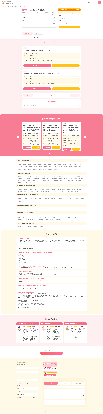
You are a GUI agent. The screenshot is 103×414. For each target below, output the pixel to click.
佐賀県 (24, 169)
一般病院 (20, 189)
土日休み (41, 216)
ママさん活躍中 (21, 208)
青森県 (24, 164)
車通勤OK (82, 216)
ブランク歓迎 (29, 208)
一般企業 (40, 191)
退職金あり (20, 198)
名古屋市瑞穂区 (61, 176)
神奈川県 (20, 166)
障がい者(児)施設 (69, 191)
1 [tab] (49, 153)
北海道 (19, 164)
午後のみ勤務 (68, 216)
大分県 (39, 169)
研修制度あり (81, 200)
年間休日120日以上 (80, 198)
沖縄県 (55, 169)
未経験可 (36, 208)
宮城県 (34, 164)
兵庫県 (24, 168)
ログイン (28, 375)
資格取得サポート (70, 198)
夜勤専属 (53, 216)
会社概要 (19, 397)
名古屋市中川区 (70, 176)
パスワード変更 (20, 377)
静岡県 (60, 166)
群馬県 (64, 164)
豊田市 (24, 180)
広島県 (55, 168)
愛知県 (65, 166)
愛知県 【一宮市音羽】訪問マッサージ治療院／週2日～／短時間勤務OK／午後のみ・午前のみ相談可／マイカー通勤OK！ (51, 128)
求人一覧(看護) (10, 6)
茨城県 (54, 164)
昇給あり (26, 198)
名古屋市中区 (44, 176)
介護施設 (55, 191)
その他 (76, 191)
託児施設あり (61, 198)
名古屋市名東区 (45, 178)
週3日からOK (63, 217)
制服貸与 (20, 201)
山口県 (60, 168)
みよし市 (50, 180)
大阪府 (19, 168)
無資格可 (42, 208)
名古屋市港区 (78, 176)
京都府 (80, 166)
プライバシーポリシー (31, 397)
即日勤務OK (77, 217)
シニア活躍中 (59, 208)
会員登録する (51, 353)
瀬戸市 (75, 178)
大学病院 (26, 189)
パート (24, 226)
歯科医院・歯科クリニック (23, 191)
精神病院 (48, 189)
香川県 (70, 168)
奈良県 (29, 168)
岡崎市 (65, 178)
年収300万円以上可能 (22, 200)
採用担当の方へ (20, 385)
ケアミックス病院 (40, 189)
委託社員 (36, 226)
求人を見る (65, 65)
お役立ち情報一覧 (20, 391)
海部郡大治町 (70, 180)
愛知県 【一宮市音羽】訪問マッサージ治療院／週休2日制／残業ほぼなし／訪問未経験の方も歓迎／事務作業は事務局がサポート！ (71, 129)
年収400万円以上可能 (33, 200)
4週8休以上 (35, 216)
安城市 (29, 180)
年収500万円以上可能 (44, 200)
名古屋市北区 (29, 176)
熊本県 (34, 169)
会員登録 (19, 375)
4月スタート (34, 219)
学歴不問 (65, 208)
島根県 (45, 168)
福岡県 (19, 169)
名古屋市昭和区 (53, 176)
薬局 (51, 191)
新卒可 (47, 208)
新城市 (34, 180)
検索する (70, 27)
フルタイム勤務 (21, 216)
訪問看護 (79, 189)
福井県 (40, 166)
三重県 (70, 166)
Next (85, 136)
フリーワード (61, 15)
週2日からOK (55, 217)
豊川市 (19, 180)
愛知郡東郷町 (62, 180)
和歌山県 (35, 168)
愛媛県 (75, 168)
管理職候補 (70, 217)
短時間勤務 (75, 216)
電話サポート (29, 383)
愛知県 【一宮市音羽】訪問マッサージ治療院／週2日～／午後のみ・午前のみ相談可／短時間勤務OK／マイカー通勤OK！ (31, 128)
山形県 (44, 164)
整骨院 (46, 191)
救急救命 (54, 189)
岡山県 (50, 168)
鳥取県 (40, 168)
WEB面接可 (41, 219)
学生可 (52, 208)
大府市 (39, 180)
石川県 (35, 166)
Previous (18, 136)
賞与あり (32, 198)
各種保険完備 (46, 198)
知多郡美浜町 (20, 182)
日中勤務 (47, 216)
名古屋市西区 (37, 176)
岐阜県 (55, 166)
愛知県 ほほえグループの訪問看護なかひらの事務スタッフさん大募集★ (42, 73)
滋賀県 (75, 166)
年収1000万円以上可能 (55, 200)
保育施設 (61, 191)
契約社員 (30, 226)
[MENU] (99, 2)
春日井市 (81, 178)
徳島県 (65, 168)
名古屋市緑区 (37, 178)
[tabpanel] (31, 136)
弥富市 (44, 180)
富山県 (30, 166)
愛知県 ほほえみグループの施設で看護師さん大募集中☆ (38, 50)
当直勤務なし (59, 219)
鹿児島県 (50, 169)
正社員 (19, 226)
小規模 (35, 217)
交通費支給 (39, 198)
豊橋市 (60, 178)
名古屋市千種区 (21, 176)
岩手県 (29, 164)
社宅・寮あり (54, 198)
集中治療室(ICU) (61, 189)
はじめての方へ (20, 383)
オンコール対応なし (50, 219)
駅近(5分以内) (21, 217)
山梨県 (45, 166)
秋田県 (39, 164)
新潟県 (25, 166)
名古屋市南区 (20, 178)
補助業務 (27, 219)
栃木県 (59, 164)
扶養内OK (29, 216)
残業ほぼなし (20, 219)
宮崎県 (44, 169)
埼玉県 (69, 164)
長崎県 (29, 169)
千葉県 (74, 164)
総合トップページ (22, 368)
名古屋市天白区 (54, 178)
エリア (60, 20)
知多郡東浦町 (78, 180)
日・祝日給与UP (65, 200)
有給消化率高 (74, 200)
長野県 (50, 166)
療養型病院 (32, 189)
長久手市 (56, 180)
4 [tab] (53, 153)
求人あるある (4, 6)
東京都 (80, 164)
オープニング (28, 217)
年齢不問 (71, 208)
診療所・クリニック (71, 189)
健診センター (33, 191)
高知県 (80, 168)
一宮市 (70, 178)
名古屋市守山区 (29, 178)
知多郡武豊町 (28, 182)
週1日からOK (47, 217)
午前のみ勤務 (60, 216)
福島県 (49, 164)
